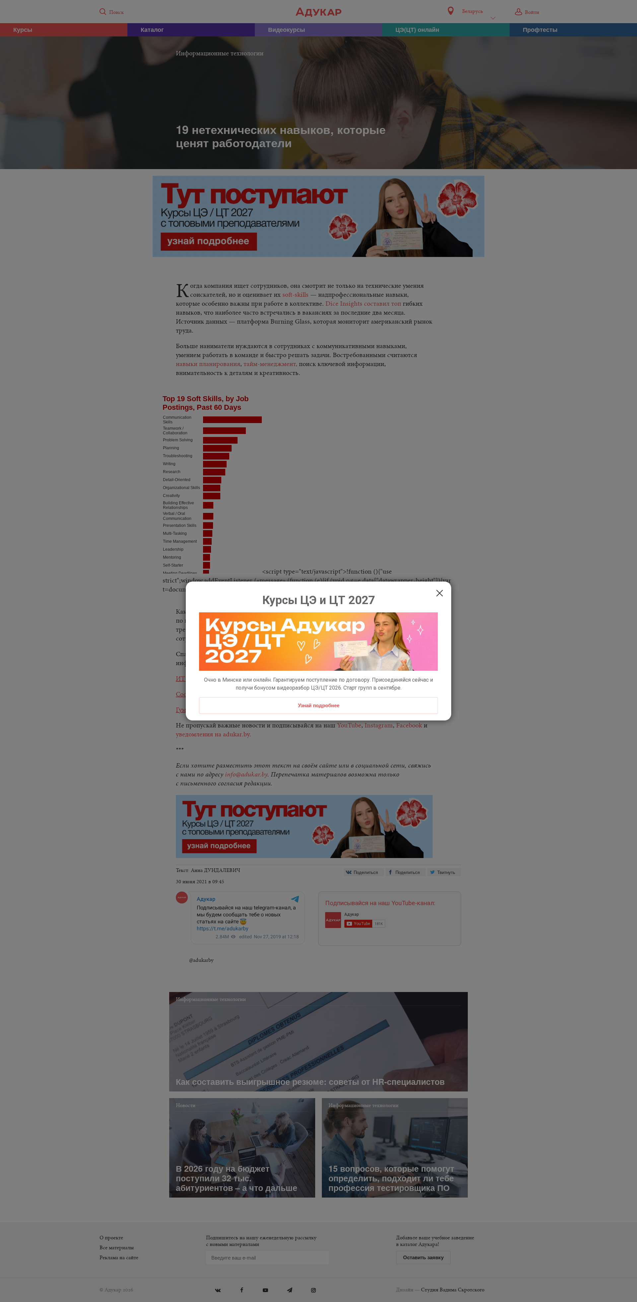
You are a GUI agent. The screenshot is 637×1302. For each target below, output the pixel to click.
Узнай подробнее (318, 705)
